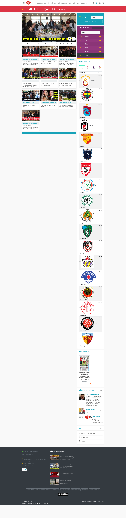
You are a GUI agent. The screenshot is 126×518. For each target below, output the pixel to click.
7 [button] (45, 43)
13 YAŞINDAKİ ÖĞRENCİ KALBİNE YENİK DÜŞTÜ (66, 106)
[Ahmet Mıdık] (82, 411)
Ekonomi (72, 3)
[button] (23, 3)
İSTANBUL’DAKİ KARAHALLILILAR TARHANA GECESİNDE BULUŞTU (30, 127)
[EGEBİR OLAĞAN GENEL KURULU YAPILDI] (49, 73)
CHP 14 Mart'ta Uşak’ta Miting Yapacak (66, 474)
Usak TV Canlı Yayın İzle (87, 433)
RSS (94, 501)
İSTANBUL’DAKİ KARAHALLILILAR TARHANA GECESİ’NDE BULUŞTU (30, 63)
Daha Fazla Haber (49, 133)
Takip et (62, 9)
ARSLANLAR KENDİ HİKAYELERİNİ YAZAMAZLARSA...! (97, 420)
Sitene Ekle (100, 501)
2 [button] (27, 43)
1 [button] (23, 43)
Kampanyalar (84, 437)
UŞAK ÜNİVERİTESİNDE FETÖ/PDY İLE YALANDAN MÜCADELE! (67, 466)
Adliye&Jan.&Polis (43, 3)
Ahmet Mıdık (90, 409)
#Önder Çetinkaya (65, 489)
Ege (78, 3)
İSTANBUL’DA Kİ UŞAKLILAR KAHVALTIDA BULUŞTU (67, 84)
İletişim (89, 501)
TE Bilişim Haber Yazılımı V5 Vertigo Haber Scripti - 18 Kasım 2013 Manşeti (84, 376)
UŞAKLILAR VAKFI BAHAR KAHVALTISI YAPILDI (48, 62)
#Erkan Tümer (30, 489)
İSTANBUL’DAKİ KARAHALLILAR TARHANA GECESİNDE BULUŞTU (66, 63)
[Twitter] (25, 469)
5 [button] (38, 43)
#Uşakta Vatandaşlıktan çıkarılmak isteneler (47, 489)
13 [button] (67, 43)
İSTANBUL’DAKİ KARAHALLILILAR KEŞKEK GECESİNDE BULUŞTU (29, 85)
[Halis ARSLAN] (85, 417)
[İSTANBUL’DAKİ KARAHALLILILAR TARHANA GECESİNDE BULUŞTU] (31, 115)
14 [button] (71, 43)
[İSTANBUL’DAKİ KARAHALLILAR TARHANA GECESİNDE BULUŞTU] (67, 51)
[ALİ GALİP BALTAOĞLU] (82, 397)
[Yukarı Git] (121, 513)
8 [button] (49, 43)
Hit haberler (62, 3)
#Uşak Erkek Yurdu (94, 489)
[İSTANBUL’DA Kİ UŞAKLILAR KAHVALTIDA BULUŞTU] (67, 73)
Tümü (100, 390)
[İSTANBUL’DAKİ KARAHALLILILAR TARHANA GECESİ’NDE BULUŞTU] (31, 51)
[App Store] (63, 494)
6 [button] (41, 43)
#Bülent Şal (85, 489)
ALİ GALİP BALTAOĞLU (92, 394)
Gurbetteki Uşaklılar (30, 59)
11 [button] (60, 43)
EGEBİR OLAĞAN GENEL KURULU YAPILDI (48, 84)
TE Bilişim (45, 503)
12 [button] (63, 43)
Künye (84, 501)
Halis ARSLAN (96, 416)
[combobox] (97, 17)
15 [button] (74, 43)
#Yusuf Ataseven (75, 489)
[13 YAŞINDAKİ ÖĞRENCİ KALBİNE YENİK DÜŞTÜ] (67, 95)
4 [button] (34, 43)
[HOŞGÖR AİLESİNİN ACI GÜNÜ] (31, 95)
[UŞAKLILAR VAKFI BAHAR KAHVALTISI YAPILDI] (49, 51)
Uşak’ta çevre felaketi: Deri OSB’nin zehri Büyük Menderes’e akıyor (67, 458)
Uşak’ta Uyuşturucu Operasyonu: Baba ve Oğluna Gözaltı (66, 482)
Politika (84, 3)
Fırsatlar (83, 441)
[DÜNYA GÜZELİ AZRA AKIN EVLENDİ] (49, 95)
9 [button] (52, 43)
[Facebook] (23, 469)
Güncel (53, 3)
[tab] (82, 67)
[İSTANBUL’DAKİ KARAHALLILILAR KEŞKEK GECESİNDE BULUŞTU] (31, 73)
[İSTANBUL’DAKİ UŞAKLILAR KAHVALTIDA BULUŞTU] (49, 27)
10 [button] (56, 43)
